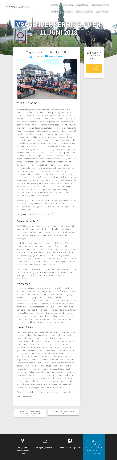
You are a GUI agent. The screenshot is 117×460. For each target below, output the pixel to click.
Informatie (101, 5)
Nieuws (68, 5)
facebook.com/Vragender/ (69, 447)
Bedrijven (84, 11)
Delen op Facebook (56, 56)
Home (54, 5)
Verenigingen (62, 11)
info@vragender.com (45, 447)
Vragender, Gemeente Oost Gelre (22, 450)
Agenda (82, 5)
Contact (103, 11)
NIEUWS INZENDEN (94, 68)
